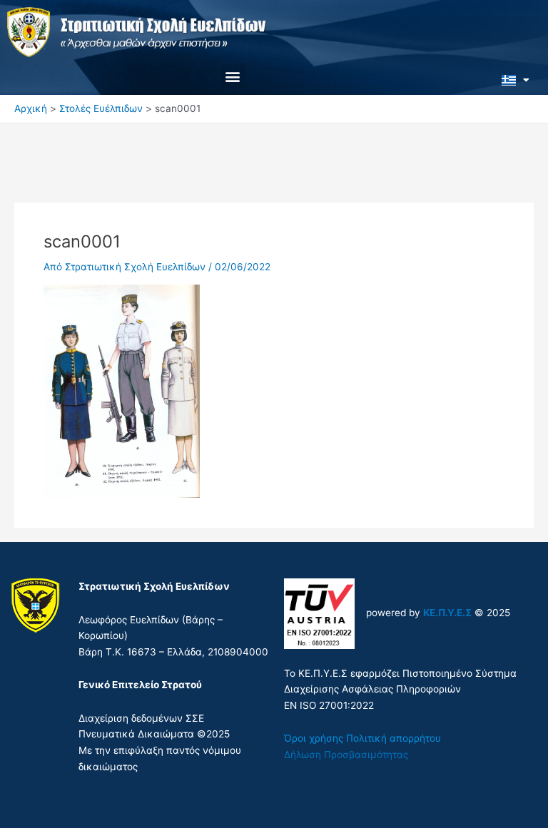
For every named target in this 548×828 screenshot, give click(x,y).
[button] (233, 76)
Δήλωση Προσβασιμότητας (346, 754)
